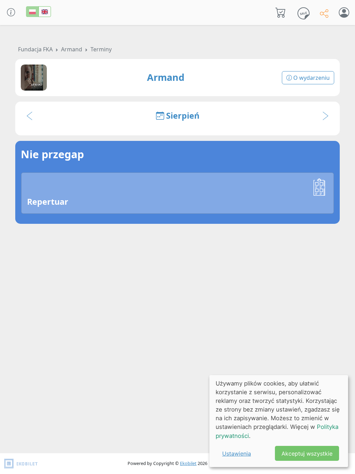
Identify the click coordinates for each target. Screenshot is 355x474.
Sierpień (181, 115)
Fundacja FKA (35, 49)
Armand (71, 49)
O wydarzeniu (311, 78)
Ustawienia (236, 453)
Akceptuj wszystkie (307, 453)
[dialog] (278, 421)
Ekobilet (188, 463)
